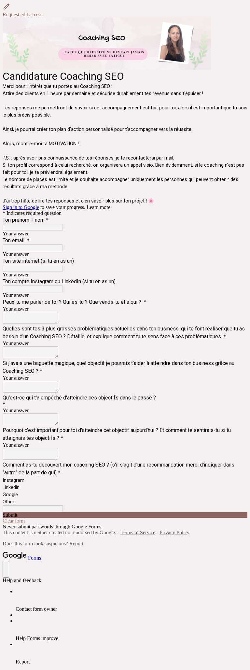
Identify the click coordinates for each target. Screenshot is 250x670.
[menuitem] (131, 600)
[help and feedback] (6, 569)
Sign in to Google (21, 207)
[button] (125, 10)
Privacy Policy (174, 532)
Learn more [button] (98, 207)
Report (76, 543)
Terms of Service (137, 532)
